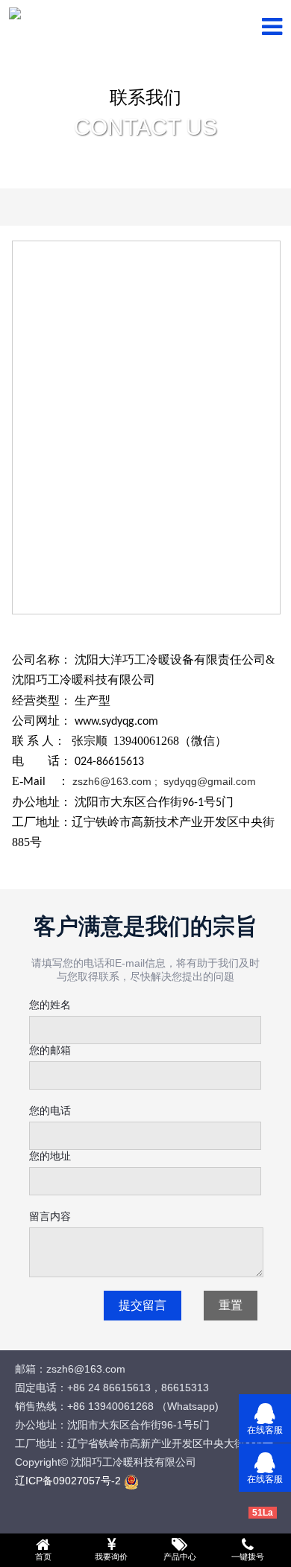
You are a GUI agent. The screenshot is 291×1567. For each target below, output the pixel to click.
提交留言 (142, 1305)
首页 (43, 1556)
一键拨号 (247, 1556)
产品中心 (179, 1556)
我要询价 (111, 1556)
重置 (230, 1305)
